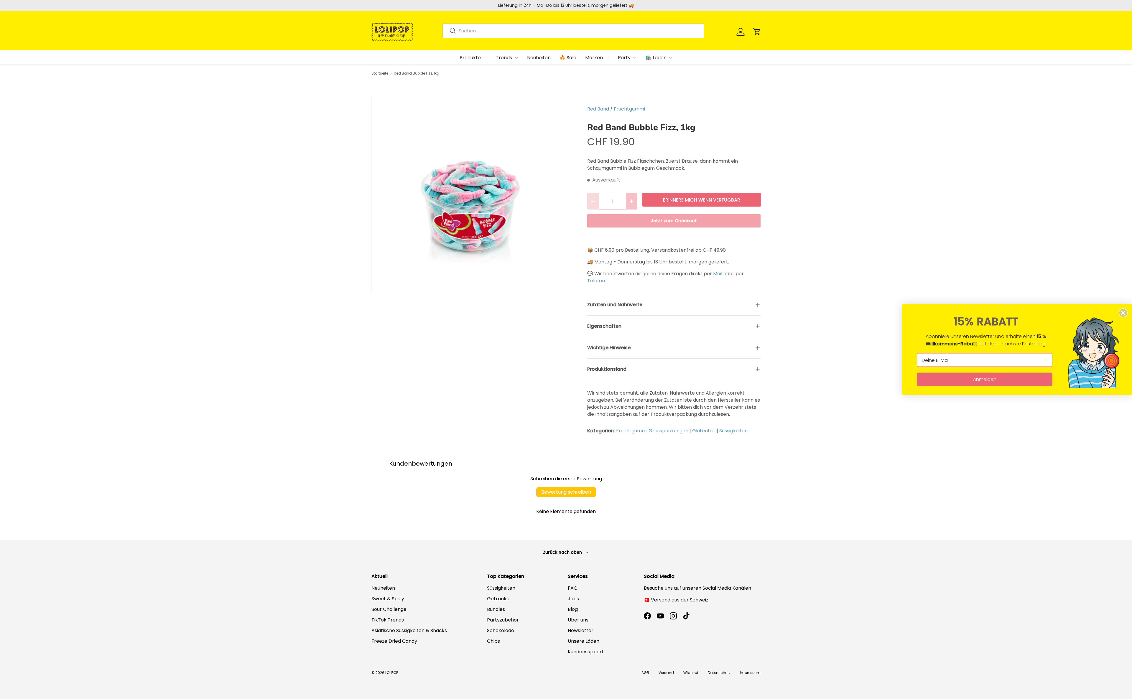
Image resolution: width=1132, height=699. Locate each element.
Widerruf (690, 672)
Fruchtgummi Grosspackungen (652, 430)
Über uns (578, 619)
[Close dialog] (1123, 313)
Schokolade (500, 630)
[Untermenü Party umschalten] (634, 57)
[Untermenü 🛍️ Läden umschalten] (670, 57)
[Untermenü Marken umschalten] (607, 57)
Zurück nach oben (563, 552)
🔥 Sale (568, 57)
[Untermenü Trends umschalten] (516, 57)
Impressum (750, 672)
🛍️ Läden (656, 57)
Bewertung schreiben (566, 492)
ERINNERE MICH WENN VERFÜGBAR (701, 200)
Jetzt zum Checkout (674, 221)
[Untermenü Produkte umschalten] (484, 57)
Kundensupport (586, 651)
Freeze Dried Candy (394, 641)
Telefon (596, 280)
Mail (717, 273)
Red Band (598, 108)
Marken (594, 57)
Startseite (379, 73)
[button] (757, 31)
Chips (493, 641)
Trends (504, 57)
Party (624, 57)
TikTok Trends (387, 619)
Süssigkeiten (733, 430)
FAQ (572, 588)
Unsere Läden (583, 641)
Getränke (498, 598)
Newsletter (580, 630)
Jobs (573, 598)
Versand (666, 672)
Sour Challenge (389, 609)
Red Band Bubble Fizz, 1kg (416, 73)
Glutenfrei (703, 430)
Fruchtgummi (629, 108)
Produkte (470, 57)
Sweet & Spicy (387, 598)
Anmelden (984, 379)
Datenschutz (719, 672)
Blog (573, 609)
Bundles (496, 609)
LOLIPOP (391, 672)
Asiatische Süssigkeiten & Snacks (409, 630)
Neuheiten (539, 57)
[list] (470, 194)
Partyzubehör (503, 619)
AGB (645, 672)
